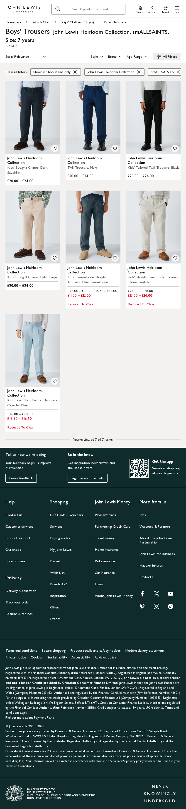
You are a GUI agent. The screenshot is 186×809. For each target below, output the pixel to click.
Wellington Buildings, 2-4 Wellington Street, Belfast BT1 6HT (56, 703)
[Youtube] (170, 595)
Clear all (16, 72)
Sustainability (57, 657)
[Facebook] (142, 595)
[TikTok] (170, 608)
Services (56, 526)
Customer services (19, 526)
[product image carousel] (32, 117)
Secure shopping (54, 650)
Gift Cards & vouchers (66, 515)
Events (55, 619)
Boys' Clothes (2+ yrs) (77, 22)
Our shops (13, 549)
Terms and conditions (21, 650)
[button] (177, 9)
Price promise (15, 561)
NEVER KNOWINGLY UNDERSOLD (160, 793)
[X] (156, 595)
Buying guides (60, 538)
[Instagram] (156, 608)
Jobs (143, 515)
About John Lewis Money (114, 596)
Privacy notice (15, 657)
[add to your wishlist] (54, 148)
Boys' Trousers (115, 22)
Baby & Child (41, 22)
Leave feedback (21, 478)
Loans (99, 584)
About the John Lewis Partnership (156, 540)
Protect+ (146, 577)
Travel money (104, 538)
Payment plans (105, 515)
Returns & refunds (19, 614)
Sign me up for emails (87, 478)
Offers (55, 607)
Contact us (13, 515)
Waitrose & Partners (155, 526)
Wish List (57, 572)
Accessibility (80, 657)
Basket (55, 561)
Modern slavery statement (144, 650)
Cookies (37, 657)
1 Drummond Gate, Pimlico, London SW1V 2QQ (89, 678)
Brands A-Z (58, 584)
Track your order (17, 602)
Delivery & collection (20, 591)
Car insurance (105, 572)
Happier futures (151, 565)
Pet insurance (105, 561)
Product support (17, 538)
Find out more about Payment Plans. (29, 718)
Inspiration (58, 596)
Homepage (13, 22)
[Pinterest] (142, 608)
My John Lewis (61, 549)
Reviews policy (105, 657)
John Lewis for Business (157, 554)
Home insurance (107, 549)
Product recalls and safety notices (95, 650)
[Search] (57, 9)
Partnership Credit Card (112, 526)
